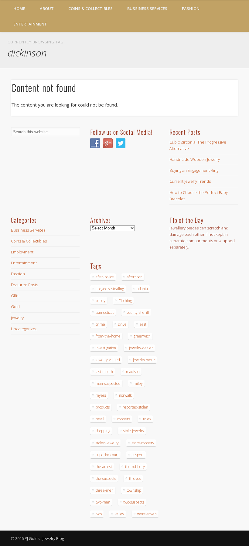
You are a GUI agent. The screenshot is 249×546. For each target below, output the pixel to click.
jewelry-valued (108, 359)
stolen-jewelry (107, 443)
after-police (105, 277)
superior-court (107, 454)
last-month (104, 371)
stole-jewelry (133, 430)
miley (138, 383)
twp (99, 514)
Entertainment (30, 24)
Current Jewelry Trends (190, 181)
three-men (105, 490)
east (143, 324)
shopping (103, 430)
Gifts (15, 295)
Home (19, 8)
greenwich (142, 336)
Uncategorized (24, 328)
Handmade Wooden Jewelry (194, 159)
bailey (100, 300)
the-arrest (104, 466)
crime (100, 324)
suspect (138, 454)
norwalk (125, 395)
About (47, 8)
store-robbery (143, 443)
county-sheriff (138, 312)
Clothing (125, 300)
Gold (15, 306)
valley (119, 514)
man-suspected (108, 383)
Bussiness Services (147, 8)
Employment (22, 252)
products (103, 407)
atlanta (142, 288)
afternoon (134, 277)
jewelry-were (144, 359)
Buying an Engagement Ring (193, 170)
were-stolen (147, 514)
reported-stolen (135, 407)
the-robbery (135, 466)
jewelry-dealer (141, 348)
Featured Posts (24, 284)
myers (101, 395)
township (134, 490)
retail (100, 419)
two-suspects (133, 502)
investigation (106, 348)
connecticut (105, 312)
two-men (103, 502)
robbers (123, 419)
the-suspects (106, 478)
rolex (147, 419)
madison (133, 371)
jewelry (17, 317)
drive (122, 324)
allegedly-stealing (110, 288)
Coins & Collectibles (90, 8)
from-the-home (108, 336)
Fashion (191, 8)
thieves (135, 478)
